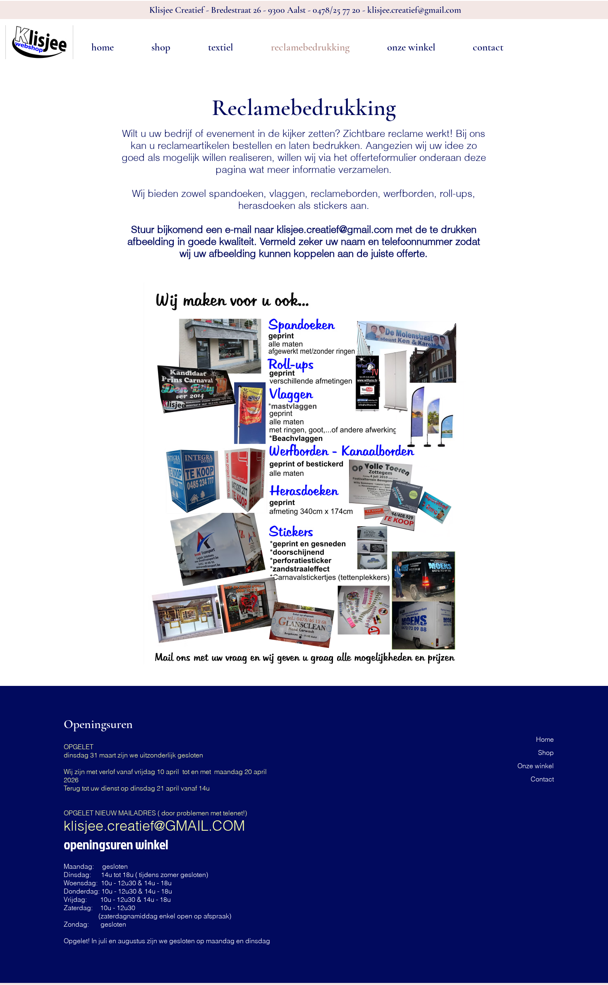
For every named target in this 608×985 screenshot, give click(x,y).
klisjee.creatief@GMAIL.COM (154, 825)
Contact (542, 779)
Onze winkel (535, 766)
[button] (160, 47)
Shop (546, 752)
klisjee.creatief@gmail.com (414, 10)
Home (545, 739)
